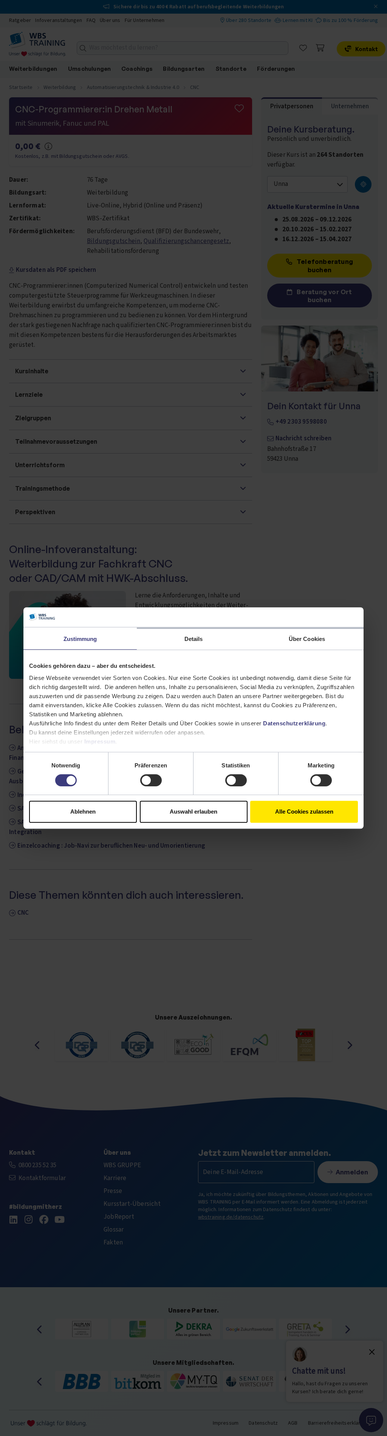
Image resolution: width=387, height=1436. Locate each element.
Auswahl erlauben (193, 811)
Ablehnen (83, 811)
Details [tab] (193, 639)
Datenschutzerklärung (294, 723)
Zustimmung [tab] (80, 639)
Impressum (100, 741)
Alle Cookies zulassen (304, 811)
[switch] (151, 780)
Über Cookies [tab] (307, 639)
